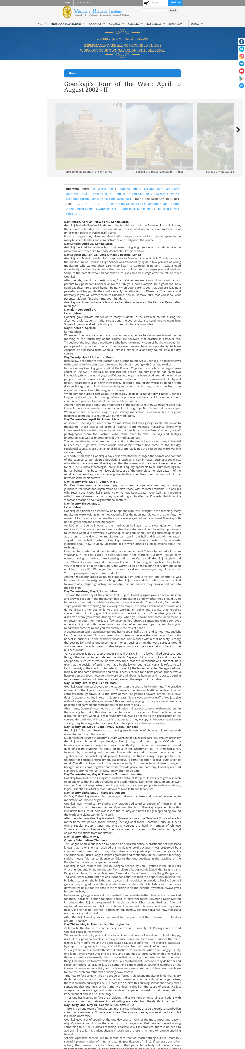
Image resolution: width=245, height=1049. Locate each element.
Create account (83, 2)
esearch (102, 11)
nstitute (116, 11)
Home (73, 73)
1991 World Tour (102, 189)
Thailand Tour (101, 194)
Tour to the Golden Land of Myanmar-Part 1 (140, 204)
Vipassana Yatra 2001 (116, 199)
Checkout (175, 2)
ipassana (84, 11)
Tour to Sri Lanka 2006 (137, 209)
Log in (68, 2)
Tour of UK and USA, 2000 (133, 194)
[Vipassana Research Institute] (67, 16)
